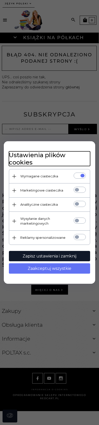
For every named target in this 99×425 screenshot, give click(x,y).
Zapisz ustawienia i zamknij (49, 256)
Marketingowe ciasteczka (41, 190)
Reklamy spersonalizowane (42, 237)
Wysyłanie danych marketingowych (35, 221)
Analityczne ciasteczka (39, 204)
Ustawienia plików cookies (37, 158)
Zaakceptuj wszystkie (49, 268)
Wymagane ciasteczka (39, 176)
